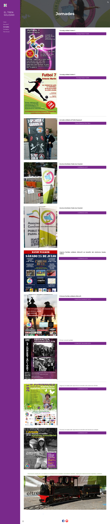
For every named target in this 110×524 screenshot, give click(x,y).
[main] (65, 13)
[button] (108, 2)
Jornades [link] (6, 27)
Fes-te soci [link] (6, 31)
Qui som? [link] (6, 24)
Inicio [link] (4, 22)
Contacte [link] (6, 29)
